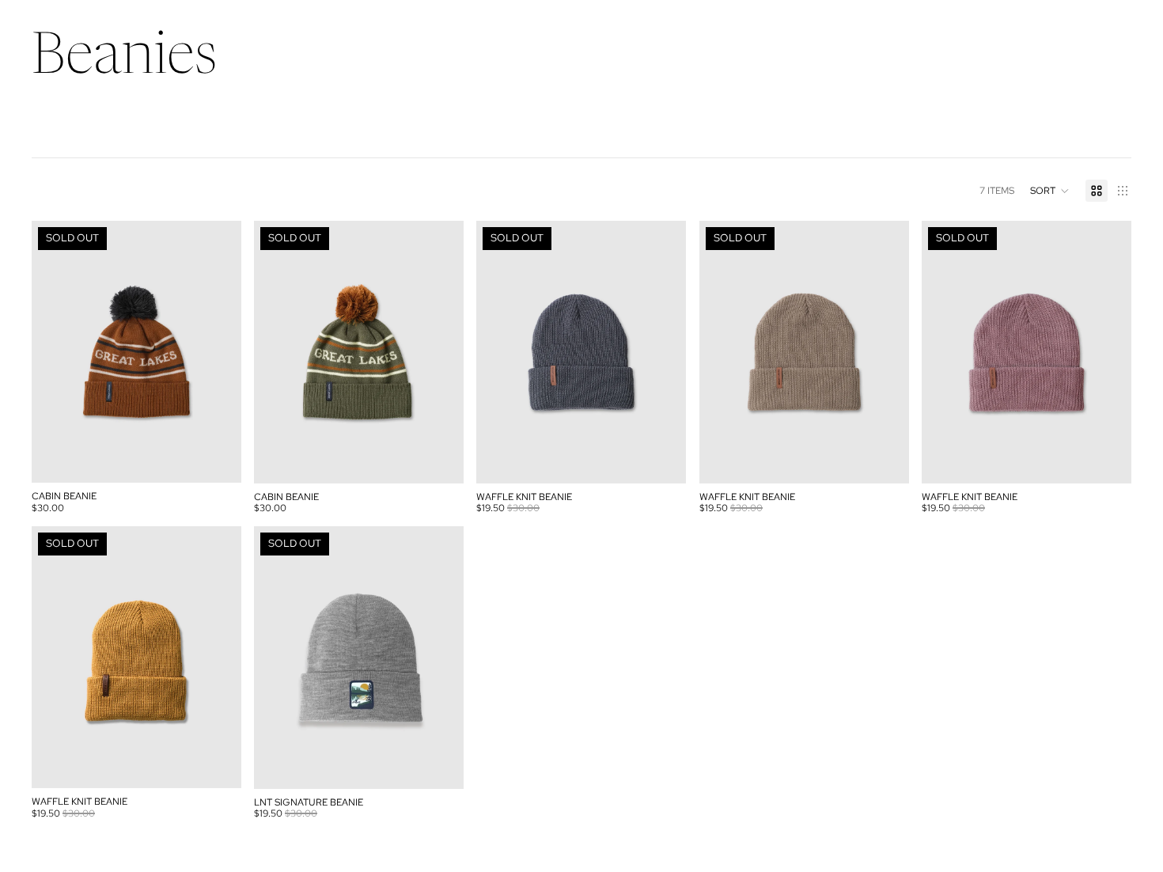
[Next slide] (217, 352)
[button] (1050, 190)
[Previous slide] (55, 352)
